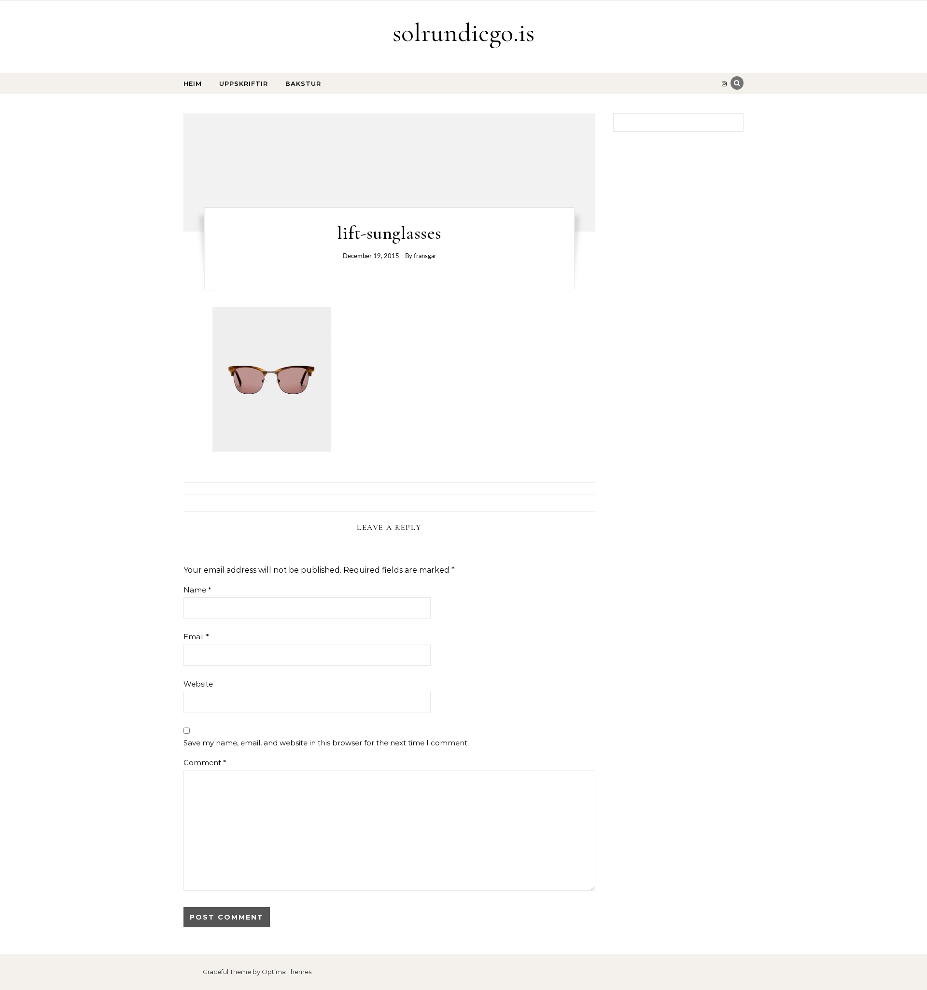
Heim (192, 83)
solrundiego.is (463, 32)
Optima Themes (286, 972)
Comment (204, 762)
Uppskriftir (243, 83)
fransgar (425, 256)
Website (198, 683)
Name (197, 589)
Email (196, 636)
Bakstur (303, 83)
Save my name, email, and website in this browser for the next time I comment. (326, 742)
